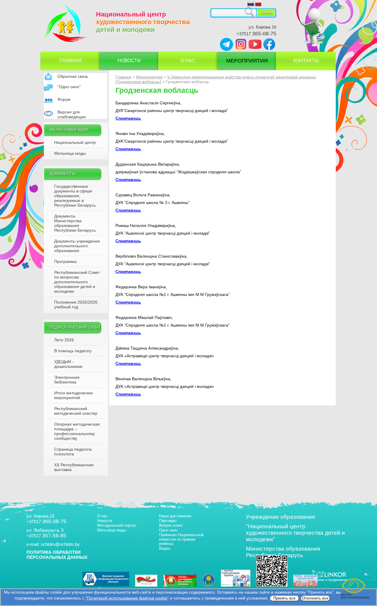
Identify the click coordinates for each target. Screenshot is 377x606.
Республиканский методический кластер (75, 411)
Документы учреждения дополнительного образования (77, 246)
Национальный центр (75, 142)
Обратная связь (72, 76)
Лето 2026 (64, 339)
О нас (188, 60)
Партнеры (167, 520)
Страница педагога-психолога (73, 451)
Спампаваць (128, 118)
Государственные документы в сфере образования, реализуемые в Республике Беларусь (75, 196)
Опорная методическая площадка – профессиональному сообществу (77, 431)
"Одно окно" (69, 86)
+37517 (256, 33)
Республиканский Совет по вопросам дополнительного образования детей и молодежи (77, 282)
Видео (164, 548)
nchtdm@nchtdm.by (60, 544)
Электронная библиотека (67, 379)
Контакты (306, 60)
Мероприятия (247, 61)
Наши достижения (175, 516)
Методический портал (116, 525)
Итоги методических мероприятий (73, 395)
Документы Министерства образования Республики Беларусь (75, 223)
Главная (70, 60)
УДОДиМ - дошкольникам (68, 364)
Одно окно (168, 530)
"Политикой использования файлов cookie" (127, 598)
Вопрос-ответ (171, 525)
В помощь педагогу (73, 350)
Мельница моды (70, 153)
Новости (129, 60)
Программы (65, 261)
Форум (63, 99)
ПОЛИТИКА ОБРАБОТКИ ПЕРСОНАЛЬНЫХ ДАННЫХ (57, 555)
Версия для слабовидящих (71, 114)
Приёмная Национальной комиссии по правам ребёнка (181, 539)
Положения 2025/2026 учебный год (75, 304)
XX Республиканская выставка (74, 467)
